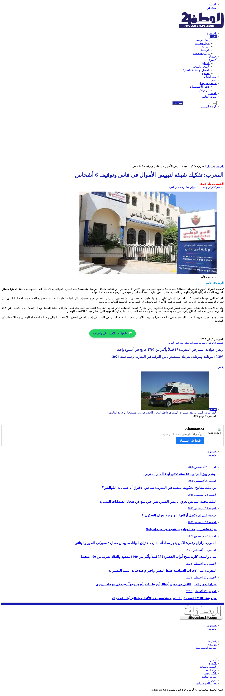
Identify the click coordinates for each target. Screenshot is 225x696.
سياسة (206, 46)
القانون (212, 93)
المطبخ (205, 63)
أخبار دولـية (203, 39)
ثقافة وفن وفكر (207, 83)
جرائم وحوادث (201, 53)
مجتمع (206, 73)
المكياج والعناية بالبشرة (196, 69)
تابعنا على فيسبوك (190, 440)
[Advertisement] (112, 138)
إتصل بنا (212, 641)
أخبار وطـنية (202, 43)
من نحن (212, 644)
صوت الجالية (209, 96)
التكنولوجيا (210, 673)
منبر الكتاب (210, 76)
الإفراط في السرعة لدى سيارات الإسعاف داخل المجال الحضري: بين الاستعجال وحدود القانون (163, 412)
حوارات (212, 680)
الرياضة (205, 49)
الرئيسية (212, 33)
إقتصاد (213, 56)
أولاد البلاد (211, 670)
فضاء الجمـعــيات (199, 86)
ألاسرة (213, 59)
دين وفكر (204, 89)
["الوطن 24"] (201, 27)
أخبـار (213, 36)
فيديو (214, 79)
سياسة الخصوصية (206, 647)
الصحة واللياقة (201, 66)
